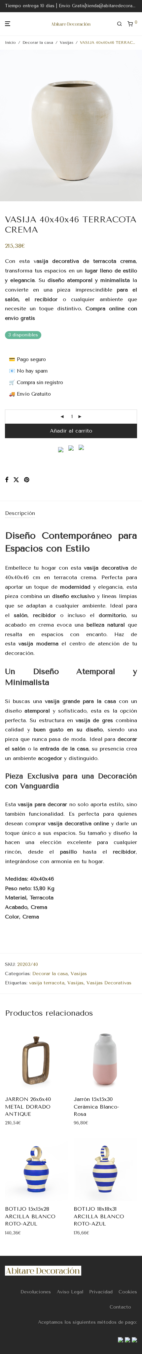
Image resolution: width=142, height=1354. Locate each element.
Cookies (128, 1292)
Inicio (10, 42)
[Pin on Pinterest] (27, 480)
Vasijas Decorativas (109, 983)
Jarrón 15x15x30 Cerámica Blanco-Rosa (96, 1106)
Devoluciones (35, 1292)
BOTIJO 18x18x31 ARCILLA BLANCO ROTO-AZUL (99, 1216)
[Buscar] (122, 24)
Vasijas (66, 42)
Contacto (120, 1307)
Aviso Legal (70, 1292)
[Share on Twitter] (16, 480)
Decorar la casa (37, 42)
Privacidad (101, 1292)
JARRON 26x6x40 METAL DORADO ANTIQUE (28, 1106)
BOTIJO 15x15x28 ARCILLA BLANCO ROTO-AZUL (30, 1216)
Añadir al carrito (71, 431)
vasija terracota (46, 983)
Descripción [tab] (20, 513)
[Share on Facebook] (6, 480)
